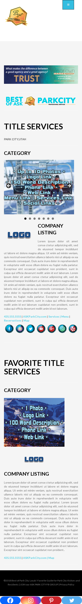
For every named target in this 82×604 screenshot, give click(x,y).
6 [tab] (48, 219)
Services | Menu (58, 316)
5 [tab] (44, 219)
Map (26, 320)
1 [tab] (25, 219)
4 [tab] (39, 219)
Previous (9, 186)
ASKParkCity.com (34, 316)
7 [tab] (53, 219)
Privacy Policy (67, 584)
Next (69, 186)
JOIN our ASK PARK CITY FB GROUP (39, 584)
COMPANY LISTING (26, 474)
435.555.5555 (12, 316)
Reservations (12, 320)
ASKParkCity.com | (35, 557)
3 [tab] (34, 219)
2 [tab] (30, 219)
